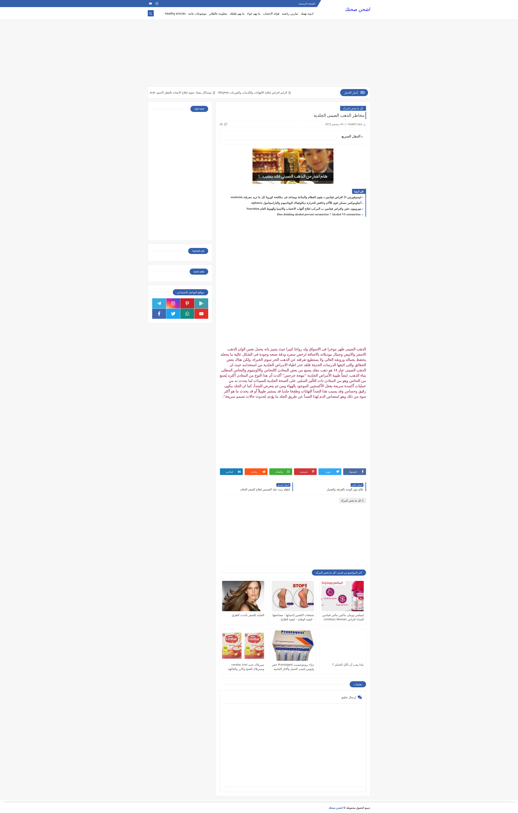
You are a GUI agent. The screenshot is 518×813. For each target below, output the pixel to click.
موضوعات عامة (197, 13)
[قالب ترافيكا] (176, 3)
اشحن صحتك (357, 9)
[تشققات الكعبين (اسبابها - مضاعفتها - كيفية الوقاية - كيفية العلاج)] (293, 596)
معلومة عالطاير (218, 13)
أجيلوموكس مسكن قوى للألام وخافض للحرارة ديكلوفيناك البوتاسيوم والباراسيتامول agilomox (306, 203)
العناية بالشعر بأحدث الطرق (248, 615)
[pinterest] (187, 303)
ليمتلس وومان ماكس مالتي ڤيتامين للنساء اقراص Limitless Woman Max (343, 617)
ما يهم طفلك (237, 13)
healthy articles (175, 13)
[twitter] (173, 314)
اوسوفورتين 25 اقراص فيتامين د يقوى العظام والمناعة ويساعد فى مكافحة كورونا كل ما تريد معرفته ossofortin (296, 197)
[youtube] (150, 3)
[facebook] (159, 314)
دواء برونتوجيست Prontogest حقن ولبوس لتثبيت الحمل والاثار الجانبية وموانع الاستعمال (293, 667)
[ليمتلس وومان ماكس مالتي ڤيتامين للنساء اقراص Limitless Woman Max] (343, 596)
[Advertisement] (259, 55)
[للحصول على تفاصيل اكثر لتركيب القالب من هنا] (163, 3)
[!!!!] (170, 3)
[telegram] (159, 303)
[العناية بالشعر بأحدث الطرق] (243, 596)
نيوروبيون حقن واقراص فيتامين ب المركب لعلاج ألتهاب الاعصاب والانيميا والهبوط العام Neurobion (303, 208)
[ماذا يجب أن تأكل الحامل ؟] (343, 645)
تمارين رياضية (290, 13)
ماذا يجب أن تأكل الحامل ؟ (348, 664)
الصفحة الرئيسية (306, 3)
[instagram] (157, 3)
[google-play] (201, 303)
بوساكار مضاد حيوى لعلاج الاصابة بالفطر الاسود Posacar (194, 92)
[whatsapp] (187, 314)
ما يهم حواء (253, 13)
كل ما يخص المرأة (353, 108)
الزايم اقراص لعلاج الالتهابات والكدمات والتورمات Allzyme (269, 92)
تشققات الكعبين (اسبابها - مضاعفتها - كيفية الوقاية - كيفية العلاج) (293, 617)
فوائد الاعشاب (271, 13)
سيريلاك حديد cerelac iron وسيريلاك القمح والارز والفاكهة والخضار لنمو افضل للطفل (246, 667)
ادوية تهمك (307, 13)
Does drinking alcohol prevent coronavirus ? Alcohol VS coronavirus (319, 214)
